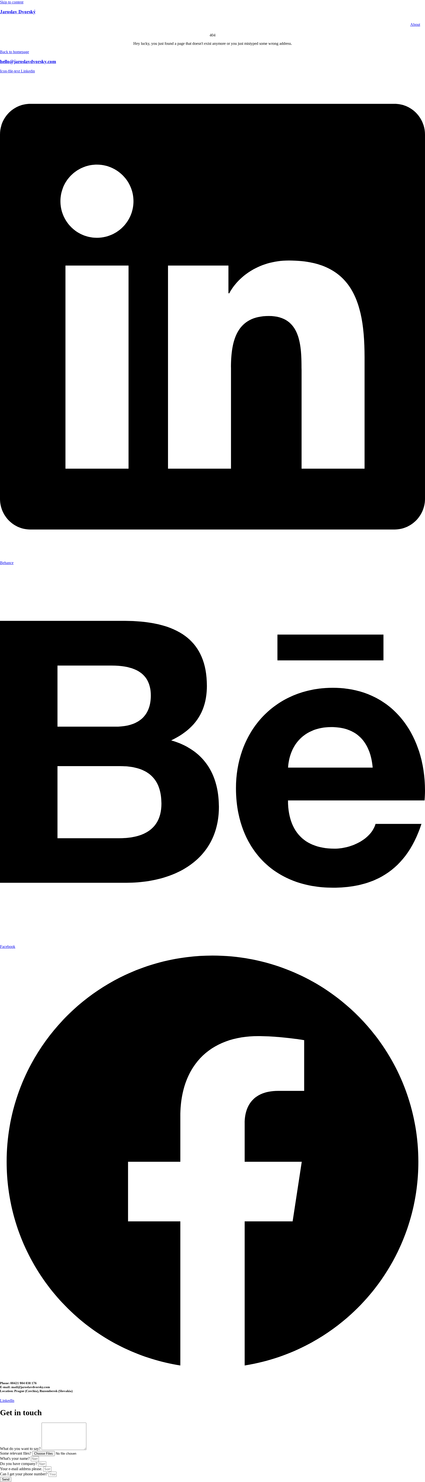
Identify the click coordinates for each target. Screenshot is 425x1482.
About (415, 24)
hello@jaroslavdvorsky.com (28, 61)
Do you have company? (19, 1464)
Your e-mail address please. (21, 1469)
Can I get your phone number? (24, 1474)
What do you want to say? (21, 1449)
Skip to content (11, 2)
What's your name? (15, 1458)
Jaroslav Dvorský (18, 11)
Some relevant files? (16, 1453)
